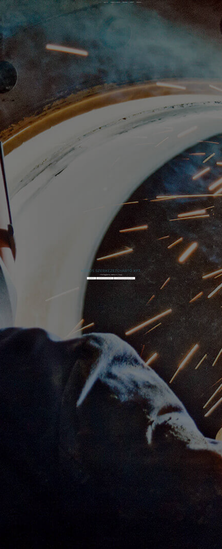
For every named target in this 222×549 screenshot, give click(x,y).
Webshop (92, 278)
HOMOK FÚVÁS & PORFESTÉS (105, 278)
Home (100, 2)
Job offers (125, 2)
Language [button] (138, 2)
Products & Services (115, 2)
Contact (132, 2)
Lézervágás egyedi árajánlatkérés (125, 278)
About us (106, 2)
